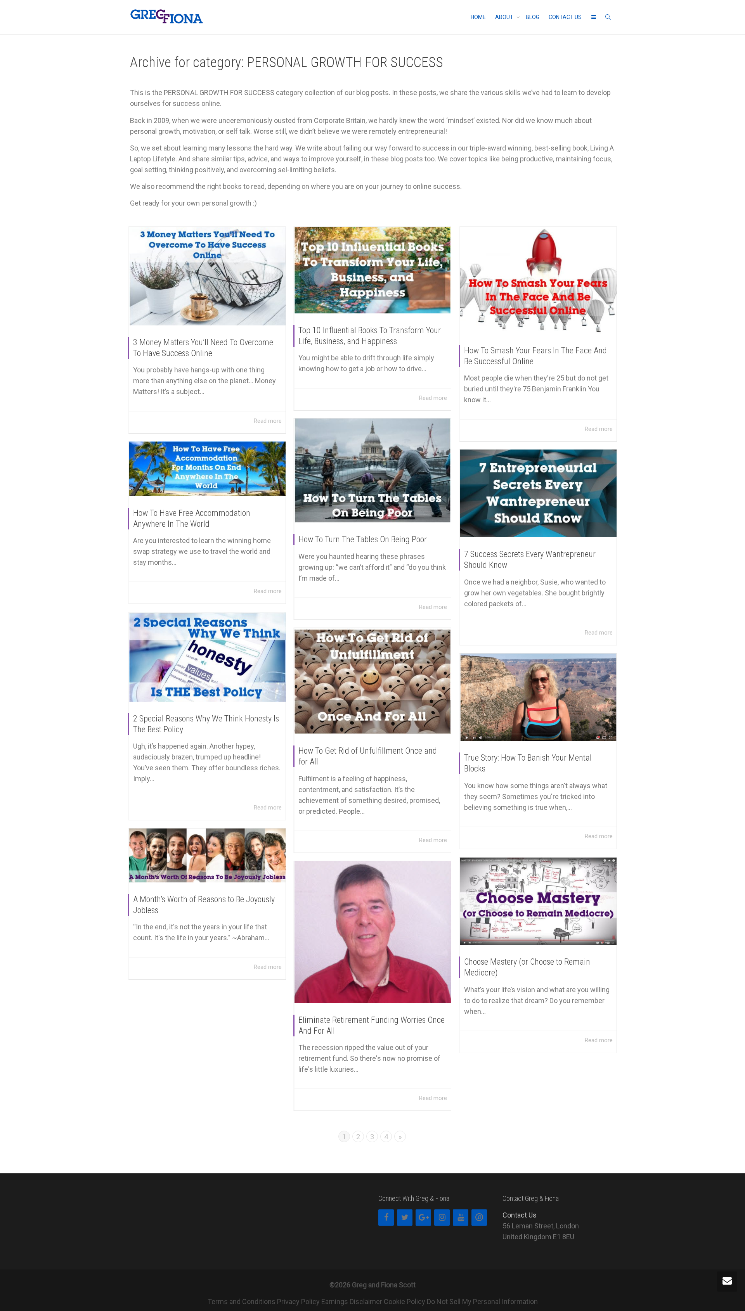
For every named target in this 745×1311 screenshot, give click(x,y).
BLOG (532, 17)
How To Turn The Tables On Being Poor (362, 539)
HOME (478, 17)
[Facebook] (386, 1217)
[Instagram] (442, 1217)
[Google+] (423, 1217)
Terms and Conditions (241, 1301)
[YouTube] (460, 1217)
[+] (207, 276)
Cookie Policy (404, 1301)
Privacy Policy (298, 1301)
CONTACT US (565, 17)
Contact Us (519, 1215)
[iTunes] (479, 1217)
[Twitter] (404, 1217)
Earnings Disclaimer (351, 1301)
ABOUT (505, 17)
